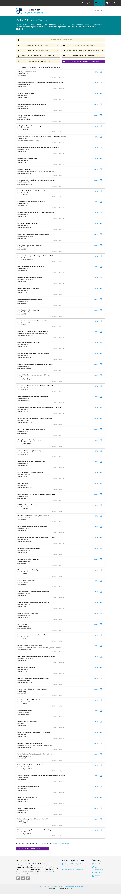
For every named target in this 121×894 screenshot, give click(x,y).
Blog (109, 3)
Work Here (98, 872)
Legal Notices (79, 886)
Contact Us (98, 876)
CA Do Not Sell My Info (54, 886)
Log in (97, 10)
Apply (96, 72)
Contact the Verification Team (74, 869)
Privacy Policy (42, 886)
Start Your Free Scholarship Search (32, 849)
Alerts (116, 3)
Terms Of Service (68, 886)
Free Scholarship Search (61, 843)
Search (89, 3)
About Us (98, 864)
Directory (99, 3)
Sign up (102, 10)
